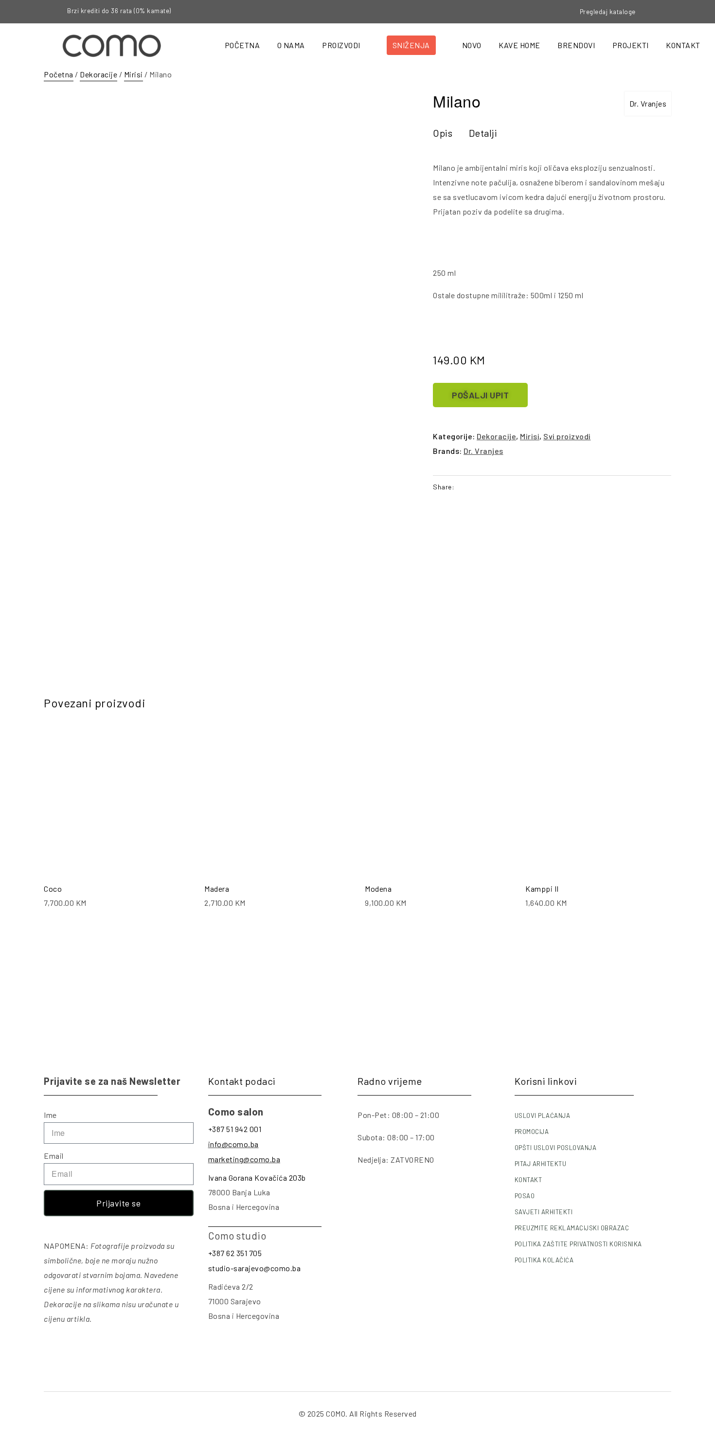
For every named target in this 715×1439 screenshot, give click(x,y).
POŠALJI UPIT (480, 395)
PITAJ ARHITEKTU (541, 1164)
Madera (216, 888)
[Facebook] (666, 11)
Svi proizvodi (567, 436)
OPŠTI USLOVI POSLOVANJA (556, 1147)
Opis (442, 133)
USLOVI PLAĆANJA (543, 1115)
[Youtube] (698, 11)
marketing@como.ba (244, 1159)
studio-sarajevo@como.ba (254, 1268)
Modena (378, 888)
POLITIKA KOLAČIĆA (544, 1260)
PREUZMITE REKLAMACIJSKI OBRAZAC (572, 1228)
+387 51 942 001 (235, 1128)
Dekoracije (98, 74)
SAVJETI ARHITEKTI (544, 1212)
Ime (50, 1114)
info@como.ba (233, 1144)
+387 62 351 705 (235, 1253)
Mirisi (133, 74)
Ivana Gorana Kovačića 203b (257, 1177)
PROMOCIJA (532, 1131)
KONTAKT (528, 1180)
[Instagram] (682, 11)
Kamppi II (542, 888)
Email (54, 1155)
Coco (53, 888)
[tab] (442, 133)
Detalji (483, 133)
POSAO (525, 1196)
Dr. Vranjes (648, 103)
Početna (58, 74)
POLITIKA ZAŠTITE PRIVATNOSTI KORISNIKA (578, 1244)
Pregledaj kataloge (608, 12)
